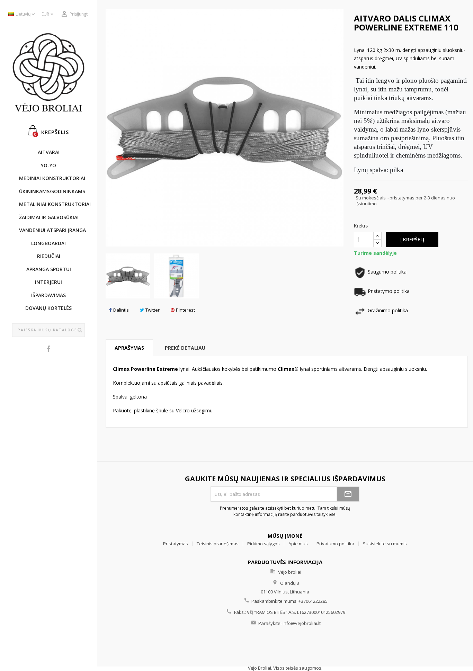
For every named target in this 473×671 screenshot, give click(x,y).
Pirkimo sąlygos (263, 543)
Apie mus (298, 543)
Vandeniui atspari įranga (52, 230)
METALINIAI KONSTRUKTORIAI (52, 204)
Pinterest (185, 310)
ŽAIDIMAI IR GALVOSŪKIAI (49, 217)
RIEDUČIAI (48, 256)
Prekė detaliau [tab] (185, 348)
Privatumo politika (335, 543)
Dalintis (121, 310)
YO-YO (48, 165)
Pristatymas (175, 543)
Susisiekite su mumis (385, 543)
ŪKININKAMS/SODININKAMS (52, 191)
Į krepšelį (412, 239)
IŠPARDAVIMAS (48, 295)
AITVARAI (49, 152)
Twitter (152, 310)
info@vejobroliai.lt (302, 623)
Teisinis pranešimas (218, 543)
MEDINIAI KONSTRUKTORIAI (52, 178)
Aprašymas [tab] (129, 348)
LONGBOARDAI (48, 243)
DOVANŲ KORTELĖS (48, 308)
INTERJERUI (48, 282)
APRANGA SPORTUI (48, 269)
